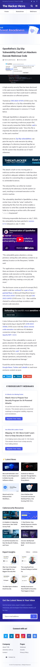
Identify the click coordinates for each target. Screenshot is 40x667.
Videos (28, 552)
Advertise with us (8, 650)
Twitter (15, 367)
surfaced (18, 290)
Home (6, 11)
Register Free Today (14, 419)
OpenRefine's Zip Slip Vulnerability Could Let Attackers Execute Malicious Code (19, 52)
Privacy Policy (24, 652)
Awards (22, 650)
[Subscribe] (34, 616)
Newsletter (20, 11)
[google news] (34, 636)
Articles (35, 552)
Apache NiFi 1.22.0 (9, 335)
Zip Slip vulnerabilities (23, 139)
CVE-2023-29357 (9, 296)
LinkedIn (24, 367)
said (33, 125)
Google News (7, 367)
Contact (5, 652)
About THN (6, 647)
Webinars (33, 11)
